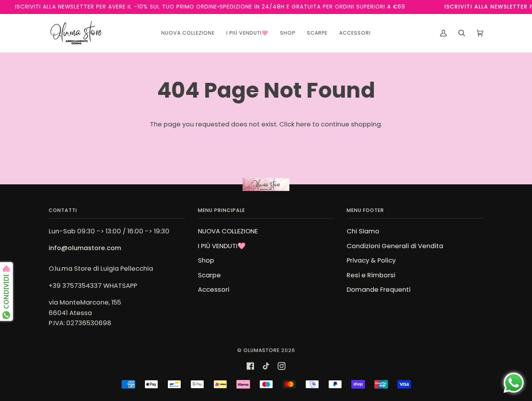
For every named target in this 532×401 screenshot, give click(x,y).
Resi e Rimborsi (371, 275)
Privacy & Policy (371, 260)
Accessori (213, 289)
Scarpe (209, 275)
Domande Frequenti (378, 289)
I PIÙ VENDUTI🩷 (222, 246)
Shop (206, 260)
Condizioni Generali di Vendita (395, 246)
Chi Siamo (363, 231)
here (303, 124)
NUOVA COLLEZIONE (228, 231)
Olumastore (261, 350)
